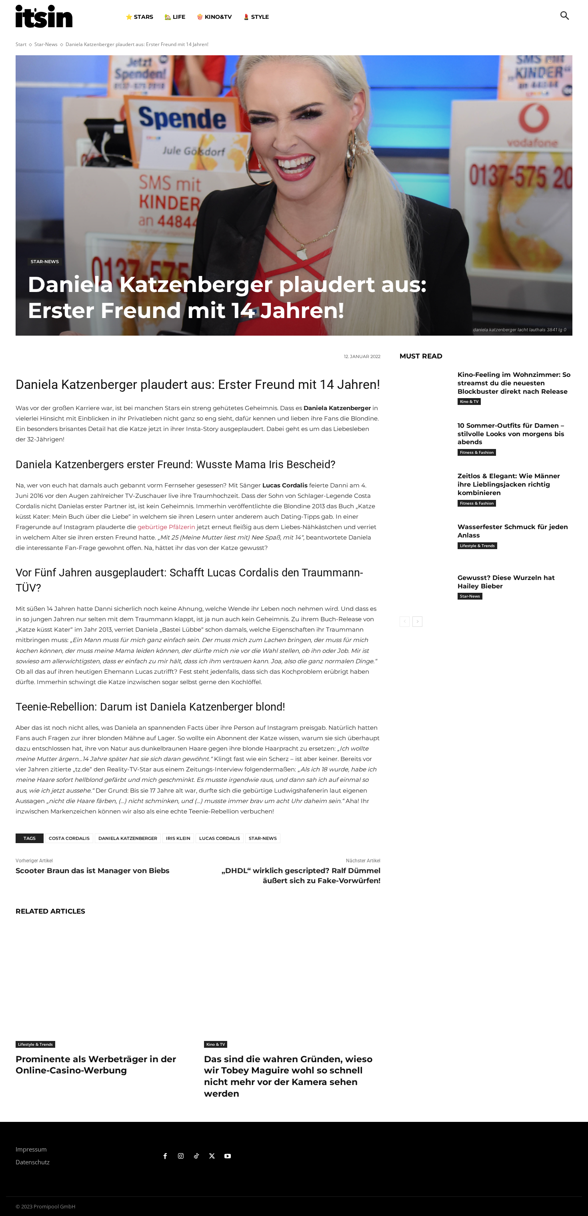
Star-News (46, 44)
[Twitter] (212, 1156)
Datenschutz (33, 1162)
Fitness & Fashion (477, 452)
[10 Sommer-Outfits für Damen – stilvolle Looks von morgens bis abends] (426, 438)
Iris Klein (178, 838)
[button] (564, 16)
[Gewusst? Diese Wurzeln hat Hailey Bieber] (426, 590)
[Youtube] (227, 1156)
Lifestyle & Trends (35, 1044)
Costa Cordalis (69, 838)
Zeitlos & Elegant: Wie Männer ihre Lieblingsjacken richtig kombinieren (509, 484)
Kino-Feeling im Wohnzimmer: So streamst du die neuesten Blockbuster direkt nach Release (514, 383)
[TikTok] (196, 1156)
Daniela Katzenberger (127, 838)
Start (21, 44)
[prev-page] (405, 621)
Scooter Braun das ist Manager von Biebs (93, 870)
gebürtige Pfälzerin (166, 527)
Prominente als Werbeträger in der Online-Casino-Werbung (96, 1065)
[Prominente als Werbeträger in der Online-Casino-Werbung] (104, 986)
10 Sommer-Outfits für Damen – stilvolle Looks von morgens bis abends (511, 434)
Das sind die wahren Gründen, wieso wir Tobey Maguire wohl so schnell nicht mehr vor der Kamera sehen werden (288, 1076)
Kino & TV (215, 1044)
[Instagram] (181, 1156)
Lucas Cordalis (219, 838)
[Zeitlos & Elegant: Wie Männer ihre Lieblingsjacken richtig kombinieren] (426, 488)
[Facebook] (165, 1156)
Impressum (31, 1149)
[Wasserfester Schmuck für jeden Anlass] (426, 539)
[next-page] (417, 621)
